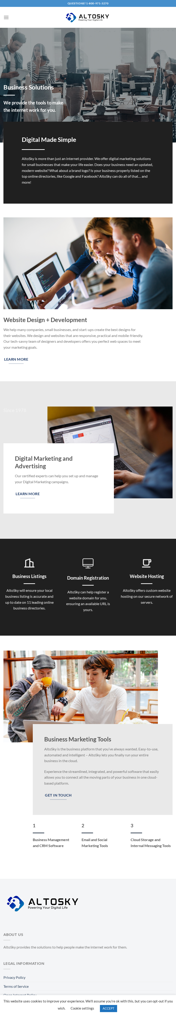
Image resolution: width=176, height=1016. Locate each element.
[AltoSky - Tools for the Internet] (88, 17)
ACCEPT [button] (108, 1008)
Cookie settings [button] (82, 1008)
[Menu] (6, 17)
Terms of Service (16, 986)
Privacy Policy (14, 977)
